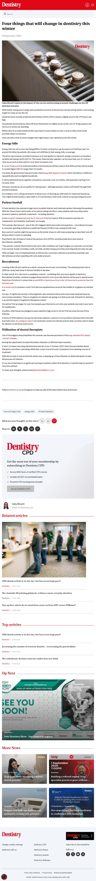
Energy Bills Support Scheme (54, 173)
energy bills (29, 411)
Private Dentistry (45, 411)
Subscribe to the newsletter (78, 844)
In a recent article (9, 287)
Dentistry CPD (40, 844)
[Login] (87, 5)
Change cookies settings (12, 844)
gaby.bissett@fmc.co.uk (43, 370)
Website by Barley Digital (63, 872)
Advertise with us (9, 850)
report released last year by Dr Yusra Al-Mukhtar (30, 218)
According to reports (25, 321)
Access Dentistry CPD (20, 489)
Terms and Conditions (32, 872)
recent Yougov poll (12, 166)
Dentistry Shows (41, 850)
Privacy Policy (47, 872)
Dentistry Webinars (42, 860)
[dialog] (4, 877)
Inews (16, 194)
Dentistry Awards (41, 855)
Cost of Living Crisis (12, 411)
